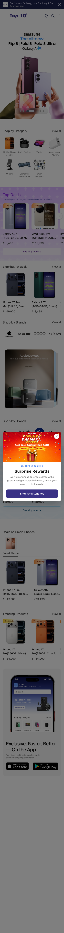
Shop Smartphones (32, 493)
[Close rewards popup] (56, 436)
